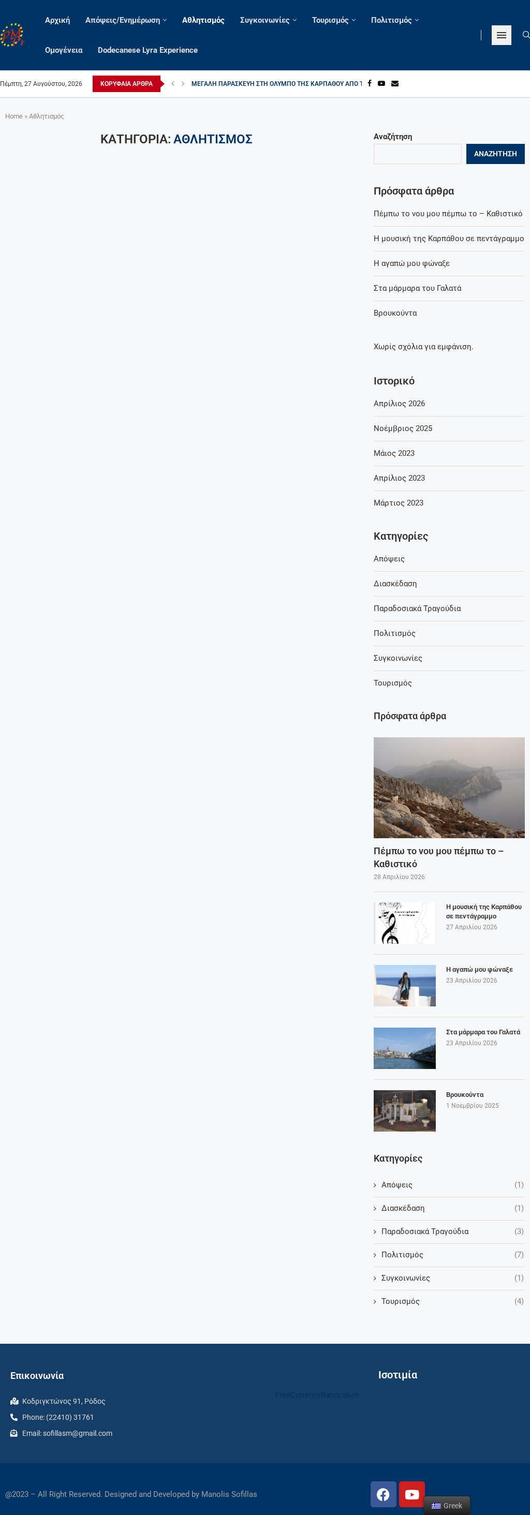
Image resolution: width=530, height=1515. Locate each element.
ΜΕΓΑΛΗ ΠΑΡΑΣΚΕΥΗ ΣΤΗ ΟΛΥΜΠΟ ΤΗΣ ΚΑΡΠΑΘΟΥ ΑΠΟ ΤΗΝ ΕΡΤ (288, 83)
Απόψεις (389, 558)
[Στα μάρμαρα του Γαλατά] (405, 1048)
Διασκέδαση (395, 583)
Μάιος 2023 (394, 453)
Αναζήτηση (393, 136)
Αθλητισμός (203, 20)
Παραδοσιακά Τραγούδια (417, 608)
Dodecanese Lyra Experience (148, 50)
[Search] (526, 35)
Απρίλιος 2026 (399, 403)
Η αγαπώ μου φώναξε (412, 263)
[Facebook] (369, 83)
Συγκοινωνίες (265, 20)
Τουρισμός (330, 20)
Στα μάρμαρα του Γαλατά (417, 288)
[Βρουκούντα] (405, 1111)
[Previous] (173, 84)
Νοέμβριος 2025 (403, 428)
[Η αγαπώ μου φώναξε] (405, 985)
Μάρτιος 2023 (398, 503)
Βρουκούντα (395, 313)
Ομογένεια (63, 50)
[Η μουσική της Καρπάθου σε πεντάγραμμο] (405, 923)
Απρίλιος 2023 (399, 478)
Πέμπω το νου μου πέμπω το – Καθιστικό (448, 213)
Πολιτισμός (391, 20)
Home (14, 116)
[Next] (183, 84)
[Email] (395, 83)
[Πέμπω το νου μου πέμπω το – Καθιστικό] (449, 787)
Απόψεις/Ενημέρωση (122, 20)
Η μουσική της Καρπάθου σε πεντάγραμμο (449, 238)
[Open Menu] (501, 35)
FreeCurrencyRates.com (316, 1395)
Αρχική (57, 20)
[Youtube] (381, 83)
